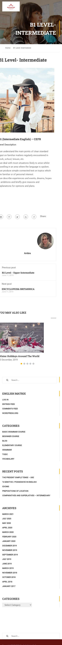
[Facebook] (34, 216)
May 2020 (6, 523)
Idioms (5, 486)
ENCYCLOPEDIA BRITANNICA (18, 289)
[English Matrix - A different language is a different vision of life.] (11, 7)
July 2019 (6, 559)
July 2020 (6, 518)
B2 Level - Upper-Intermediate (18, 272)
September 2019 (10, 555)
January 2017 (8, 586)
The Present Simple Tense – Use (18, 477)
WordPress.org (10, 413)
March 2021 (8, 514)
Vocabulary (8, 459)
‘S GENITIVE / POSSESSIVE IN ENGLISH (19, 482)
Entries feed (8, 404)
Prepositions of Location (15, 491)
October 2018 (8, 577)
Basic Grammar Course (13, 432)
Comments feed (10, 409)
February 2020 (9, 536)
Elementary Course (12, 445)
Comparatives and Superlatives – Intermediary (26, 495)
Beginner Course (10, 436)
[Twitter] (17, 216)
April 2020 (7, 527)
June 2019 (7, 564)
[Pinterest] (9, 216)
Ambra (27, 253)
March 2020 (8, 532)
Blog (4, 441)
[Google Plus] (25, 216)
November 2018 (9, 573)
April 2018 (7, 582)
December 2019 (9, 546)
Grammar (7, 450)
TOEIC (5, 454)
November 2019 (9, 550)
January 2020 (8, 541)
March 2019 (8, 568)
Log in (5, 400)
